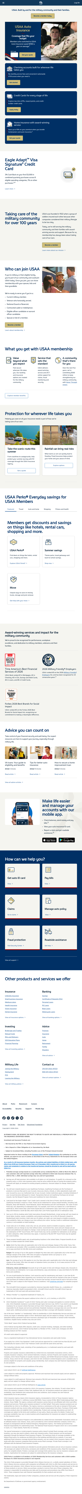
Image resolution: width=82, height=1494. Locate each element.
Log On (77, 3)
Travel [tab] (21, 509)
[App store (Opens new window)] (49, 840)
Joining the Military (12, 1069)
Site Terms (21, 1124)
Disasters (45, 1050)
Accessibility (7, 1109)
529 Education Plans (12, 1040)
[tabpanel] (41, 565)
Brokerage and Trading (13, 1031)
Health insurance (11, 1005)
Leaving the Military (12, 1078)
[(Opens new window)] (4, 1118)
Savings (45, 996)
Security (19, 1109)
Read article (9, 774)
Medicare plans (10, 1002)
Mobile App (40, 1109)
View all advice (47, 1055)
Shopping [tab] (47, 509)
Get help (48, 946)
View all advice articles (13, 782)
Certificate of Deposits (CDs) (52, 999)
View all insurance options (14, 1017)
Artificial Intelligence (28, 1370)
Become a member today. (43, 16)
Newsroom (23, 1104)
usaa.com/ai (41, 1385)
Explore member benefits (17, 396)
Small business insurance (14, 999)
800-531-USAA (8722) (50, 1072)
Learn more (10, 189)
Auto (44, 1037)
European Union (37, 1154)
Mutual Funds (10, 1034)
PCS (6, 1075)
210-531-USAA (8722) (50, 1069)
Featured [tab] (10, 509)
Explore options (58, 465)
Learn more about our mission (53, 250)
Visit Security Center (15, 946)
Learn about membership (14, 330)
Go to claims (12, 915)
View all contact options (51, 1077)
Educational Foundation (34, 1124)
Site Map (12, 1124)
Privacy (4, 1124)
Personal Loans (47, 1002)
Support (29, 1109)
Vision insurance (11, 1009)
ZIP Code (13, 51)
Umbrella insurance (12, 996)
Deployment (9, 1072)
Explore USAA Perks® (19, 563)
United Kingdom (54, 1154)
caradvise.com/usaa (56, 1281)
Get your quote (28, 55)
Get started (14, 82)
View (9, 884)
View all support (11, 960)
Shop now (49, 563)
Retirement (46, 1043)
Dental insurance (11, 1012)
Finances (45, 1031)
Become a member (51, 245)
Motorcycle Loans (48, 1012)
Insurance (45, 1034)
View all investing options (14, 1049)
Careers (34, 1104)
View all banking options (51, 1017)
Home (44, 1040)
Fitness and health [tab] (62, 509)
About (4, 1104)
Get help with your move (20, 601)
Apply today (15, 110)
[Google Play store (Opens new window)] (67, 840)
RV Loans (45, 1005)
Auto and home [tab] (33, 509)
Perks (13, 1104)
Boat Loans (46, 1009)
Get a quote (21, 471)
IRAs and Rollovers (11, 1037)
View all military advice (13, 1084)
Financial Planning (11, 1043)
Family (44, 1047)
